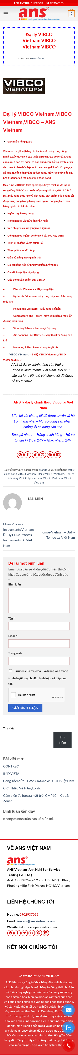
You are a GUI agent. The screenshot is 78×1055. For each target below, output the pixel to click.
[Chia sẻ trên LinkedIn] (57, 454)
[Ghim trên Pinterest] (50, 454)
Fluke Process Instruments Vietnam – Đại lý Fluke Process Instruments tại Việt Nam (19, 534)
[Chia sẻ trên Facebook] (27, 454)
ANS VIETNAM (49, 975)
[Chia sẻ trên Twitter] (35, 454)
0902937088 (29, 914)
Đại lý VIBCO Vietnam (51, 474)
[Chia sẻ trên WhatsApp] (20, 454)
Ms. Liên (54, 58)
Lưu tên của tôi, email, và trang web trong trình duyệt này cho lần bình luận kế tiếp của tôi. (38, 677)
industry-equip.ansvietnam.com (38, 927)
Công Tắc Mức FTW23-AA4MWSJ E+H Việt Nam (38, 781)
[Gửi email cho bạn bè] (42, 454)
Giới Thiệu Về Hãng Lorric (22, 788)
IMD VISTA (11, 773)
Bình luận (15, 584)
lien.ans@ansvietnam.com (35, 921)
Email (12, 636)
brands (39, 29)
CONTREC (11, 766)
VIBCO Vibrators (19, 354)
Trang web (15, 653)
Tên (11, 618)
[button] (5, 13)
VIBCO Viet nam (53, 478)
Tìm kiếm (9, 728)
